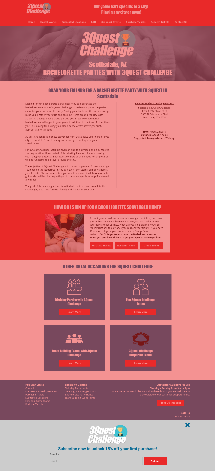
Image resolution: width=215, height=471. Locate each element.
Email (53, 454)
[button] (187, 424)
